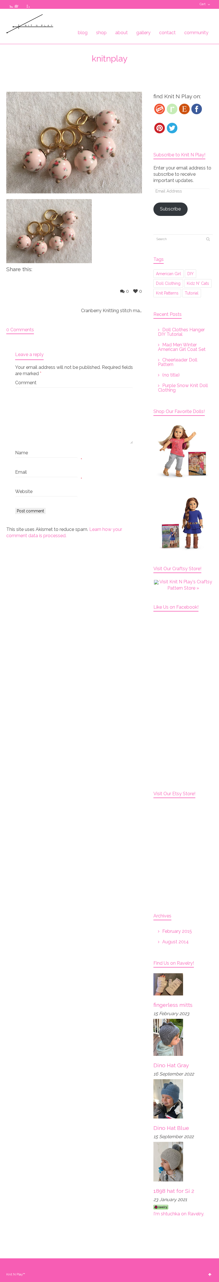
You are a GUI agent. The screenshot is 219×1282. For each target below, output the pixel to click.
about (121, 32)
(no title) (171, 375)
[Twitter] (172, 128)
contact (167, 32)
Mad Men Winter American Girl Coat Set (182, 347)
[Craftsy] (159, 108)
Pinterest (26, 4)
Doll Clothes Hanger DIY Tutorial (181, 332)
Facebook (18, 4)
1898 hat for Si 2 (173, 1191)
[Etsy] (184, 108)
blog (83, 32)
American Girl (168, 273)
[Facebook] (196, 108)
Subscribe (170, 209)
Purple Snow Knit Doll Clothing (183, 388)
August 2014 (175, 941)
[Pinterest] (159, 128)
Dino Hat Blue (171, 1128)
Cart (203, 4)
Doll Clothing (168, 283)
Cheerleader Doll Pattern (177, 362)
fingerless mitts (172, 1005)
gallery (143, 32)
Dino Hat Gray (171, 1065)
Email (21, 472)
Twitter (9, 4)
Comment (25, 382)
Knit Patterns (167, 293)
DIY (190, 273)
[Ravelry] (172, 108)
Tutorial (191, 293)
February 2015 (177, 931)
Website (24, 491)
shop (101, 32)
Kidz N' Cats (198, 283)
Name (21, 452)
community (196, 32)
